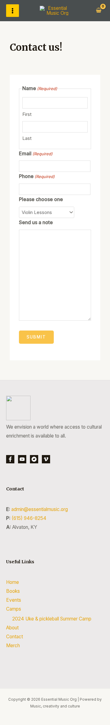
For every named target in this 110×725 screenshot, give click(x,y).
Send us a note (36, 222)
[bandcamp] (34, 459)
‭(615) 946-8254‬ (29, 518)
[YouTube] (22, 459)
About (12, 628)
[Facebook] (10, 459)
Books (13, 591)
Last (26, 138)
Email (36, 153)
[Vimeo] (46, 459)
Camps (13, 609)
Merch (13, 645)
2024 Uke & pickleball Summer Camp (51, 619)
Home (12, 582)
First (26, 114)
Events (13, 600)
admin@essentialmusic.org (39, 509)
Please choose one (41, 199)
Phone (37, 176)
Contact (14, 637)
